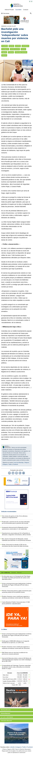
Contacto (25, 9)
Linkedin (12, 747)
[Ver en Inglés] (29, 1)
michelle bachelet (14, 49)
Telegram (26, 462)
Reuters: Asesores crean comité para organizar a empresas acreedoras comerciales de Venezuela (16, 597)
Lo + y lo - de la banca (7, 717)
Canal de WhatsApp (18, 462)
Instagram (5, 464)
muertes (23, 49)
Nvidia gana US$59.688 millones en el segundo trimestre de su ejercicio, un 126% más (15, 641)
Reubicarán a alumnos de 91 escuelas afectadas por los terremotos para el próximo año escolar (16, 522)
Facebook (15, 464)
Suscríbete (18, 9)
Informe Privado (9, 9)
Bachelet (11, 46)
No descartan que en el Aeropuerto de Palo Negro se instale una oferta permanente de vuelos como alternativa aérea (16, 578)
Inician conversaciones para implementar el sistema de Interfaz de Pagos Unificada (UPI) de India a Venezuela (16, 585)
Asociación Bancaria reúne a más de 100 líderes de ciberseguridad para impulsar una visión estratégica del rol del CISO (16, 660)
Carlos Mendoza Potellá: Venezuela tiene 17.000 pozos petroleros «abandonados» (16, 602)
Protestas (10, 52)
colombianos (25, 46)
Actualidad (4, 46)
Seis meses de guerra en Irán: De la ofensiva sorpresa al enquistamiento (14, 516)
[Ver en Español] (31, 1)
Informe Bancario (5, 713)
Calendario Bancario (6, 720)
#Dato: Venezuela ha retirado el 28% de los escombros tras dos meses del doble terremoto (15, 545)
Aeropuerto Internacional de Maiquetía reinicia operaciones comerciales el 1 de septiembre (15, 528)
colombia (18, 46)
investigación (5, 49)
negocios (4, 52)
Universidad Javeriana (21, 52)
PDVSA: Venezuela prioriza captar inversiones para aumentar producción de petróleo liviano (16, 591)
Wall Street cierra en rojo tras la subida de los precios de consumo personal (15, 653)
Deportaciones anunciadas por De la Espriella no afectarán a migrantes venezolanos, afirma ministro (16, 533)
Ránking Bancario (6, 709)
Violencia (4, 55)
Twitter (10, 464)
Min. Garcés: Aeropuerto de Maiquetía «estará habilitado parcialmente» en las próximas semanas (16, 539)
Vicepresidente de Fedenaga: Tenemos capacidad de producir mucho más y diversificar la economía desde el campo (16, 667)
